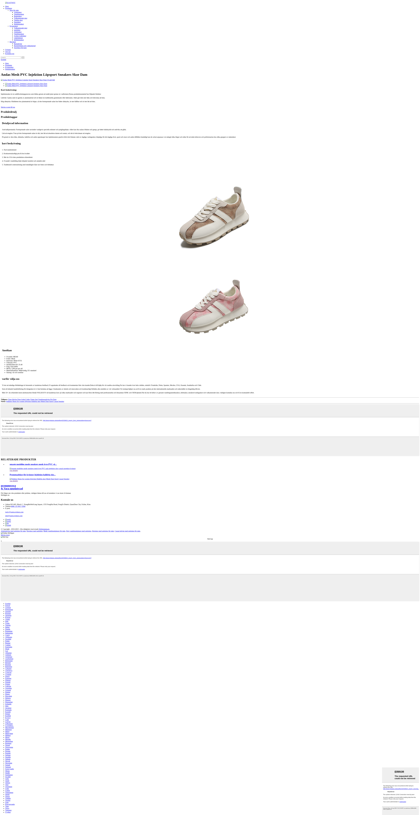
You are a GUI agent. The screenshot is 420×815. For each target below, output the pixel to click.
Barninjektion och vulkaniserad (25, 46)
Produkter (8, 8)
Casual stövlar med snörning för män (127, 531)
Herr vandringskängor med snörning (78, 531)
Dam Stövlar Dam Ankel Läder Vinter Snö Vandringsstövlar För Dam (32, 399)
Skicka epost (5, 535)
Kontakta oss (9, 54)
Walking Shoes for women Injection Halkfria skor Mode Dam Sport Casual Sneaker (35, 401)
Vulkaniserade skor (20, 18)
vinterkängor (18, 38)
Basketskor (18, 16)
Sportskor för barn (20, 48)
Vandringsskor (19, 14)
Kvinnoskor (14, 26)
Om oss (7, 52)
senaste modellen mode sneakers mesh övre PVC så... (33, 464)
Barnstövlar (18, 44)
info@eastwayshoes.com (13, 516)
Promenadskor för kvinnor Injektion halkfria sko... (33, 475)
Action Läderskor (20, 36)
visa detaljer (14, 470)
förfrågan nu (5, 495)
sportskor (17, 30)
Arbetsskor (18, 12)
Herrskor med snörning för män (103, 531)
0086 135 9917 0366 (18, 506)
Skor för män (14, 10)
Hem (7, 6)
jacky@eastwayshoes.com (14, 512)
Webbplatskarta (44, 529)
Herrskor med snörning (35, 531)
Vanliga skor (18, 20)
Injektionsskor (19, 24)
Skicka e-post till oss (8, 107)
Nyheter (8, 50)
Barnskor (13, 42)
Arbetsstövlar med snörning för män (13, 531)
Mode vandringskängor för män (54, 531)
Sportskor (17, 22)
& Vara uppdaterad (12, 487)
